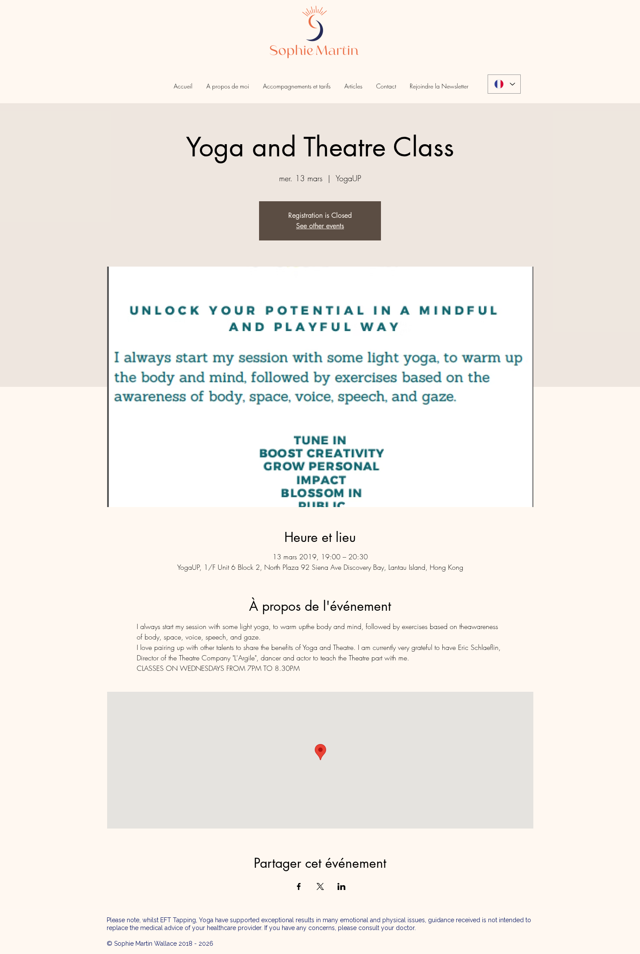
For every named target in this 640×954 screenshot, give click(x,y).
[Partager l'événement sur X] (320, 886)
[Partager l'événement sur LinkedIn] (341, 886)
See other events (320, 225)
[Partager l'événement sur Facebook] (299, 886)
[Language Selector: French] (504, 84)
